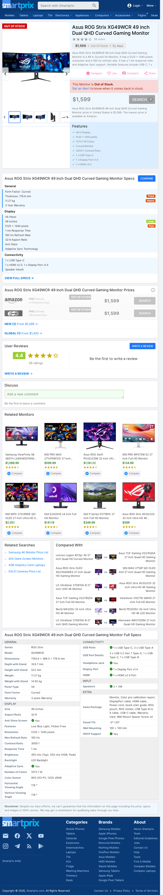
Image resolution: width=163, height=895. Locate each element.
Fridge (70, 866)
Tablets (23, 15)
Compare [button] (146, 178)
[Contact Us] (5, 836)
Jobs (137, 842)
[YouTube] (41, 836)
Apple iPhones (107, 833)
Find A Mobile (142, 861)
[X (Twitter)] (29, 836)
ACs (68, 861)
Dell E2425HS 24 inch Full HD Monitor (60, 516)
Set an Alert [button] (81, 88)
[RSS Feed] (29, 846)
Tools (137, 856)
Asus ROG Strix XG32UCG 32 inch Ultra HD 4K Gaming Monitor (138, 516)
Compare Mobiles (144, 866)
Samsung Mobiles (109, 828)
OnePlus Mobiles (109, 852)
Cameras (71, 838)
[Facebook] (17, 836)
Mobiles (10, 15)
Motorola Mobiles (109, 842)
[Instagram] (5, 846)
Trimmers (71, 875)
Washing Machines (77, 870)
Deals (154, 15)
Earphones (72, 842)
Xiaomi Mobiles (108, 866)
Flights (142, 15)
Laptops (38, 15)
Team (137, 833)
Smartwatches (75, 847)
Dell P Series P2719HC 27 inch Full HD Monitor (99, 516)
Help (137, 852)
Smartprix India (11, 860)
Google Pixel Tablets (111, 880)
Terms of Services (146, 890)
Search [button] (139, 99)
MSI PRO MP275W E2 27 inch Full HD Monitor (137, 456)
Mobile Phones (75, 828)
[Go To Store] (13, 301)
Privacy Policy (121, 890)
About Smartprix (144, 828)
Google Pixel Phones (111, 838)
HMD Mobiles (107, 861)
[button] (80, 278)
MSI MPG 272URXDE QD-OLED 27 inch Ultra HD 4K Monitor (21, 516)
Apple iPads (106, 875)
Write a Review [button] (142, 346)
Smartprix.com (35, 890)
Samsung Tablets (109, 870)
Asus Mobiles (107, 856)
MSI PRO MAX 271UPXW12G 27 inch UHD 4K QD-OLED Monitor (57, 456)
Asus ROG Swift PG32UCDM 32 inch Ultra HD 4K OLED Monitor (99, 456)
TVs (50, 15)
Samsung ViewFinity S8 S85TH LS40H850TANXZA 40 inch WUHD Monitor (21, 456)
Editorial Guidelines (146, 838)
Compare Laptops (145, 870)
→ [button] (21, 324)
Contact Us (141, 847)
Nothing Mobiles (109, 847)
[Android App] (41, 846)
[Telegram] (17, 846)
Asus (120, 45)
